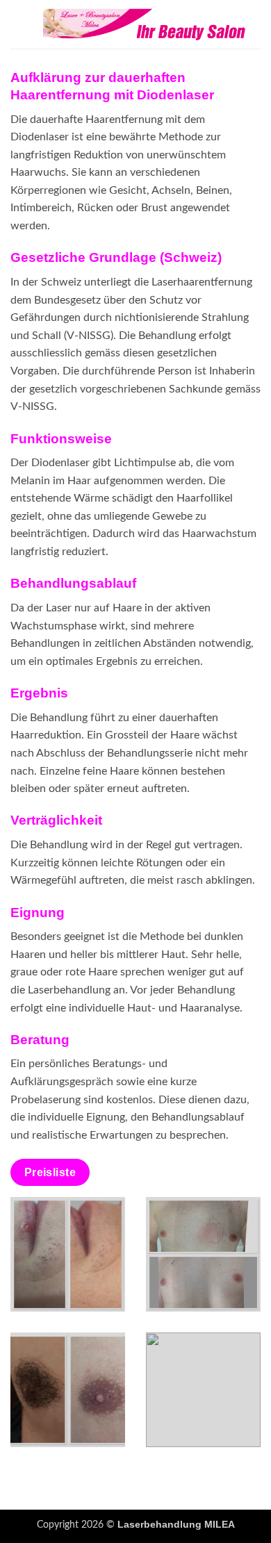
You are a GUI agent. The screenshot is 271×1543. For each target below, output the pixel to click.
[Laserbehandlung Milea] (144, 24)
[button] (18, 24)
